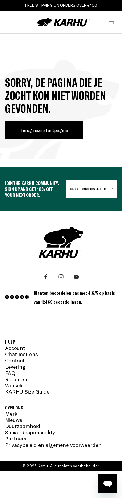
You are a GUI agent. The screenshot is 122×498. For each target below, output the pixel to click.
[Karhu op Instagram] (60, 276)
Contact (15, 360)
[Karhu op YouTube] (76, 276)
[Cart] (111, 22)
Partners (15, 438)
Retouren (16, 379)
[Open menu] (15, 22)
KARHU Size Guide (27, 392)
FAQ (10, 373)
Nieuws (13, 420)
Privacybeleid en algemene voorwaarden (53, 445)
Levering (15, 367)
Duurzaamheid (22, 426)
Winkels (14, 385)
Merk (11, 414)
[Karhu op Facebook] (45, 276)
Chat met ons (21, 354)
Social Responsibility (30, 432)
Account (15, 348)
